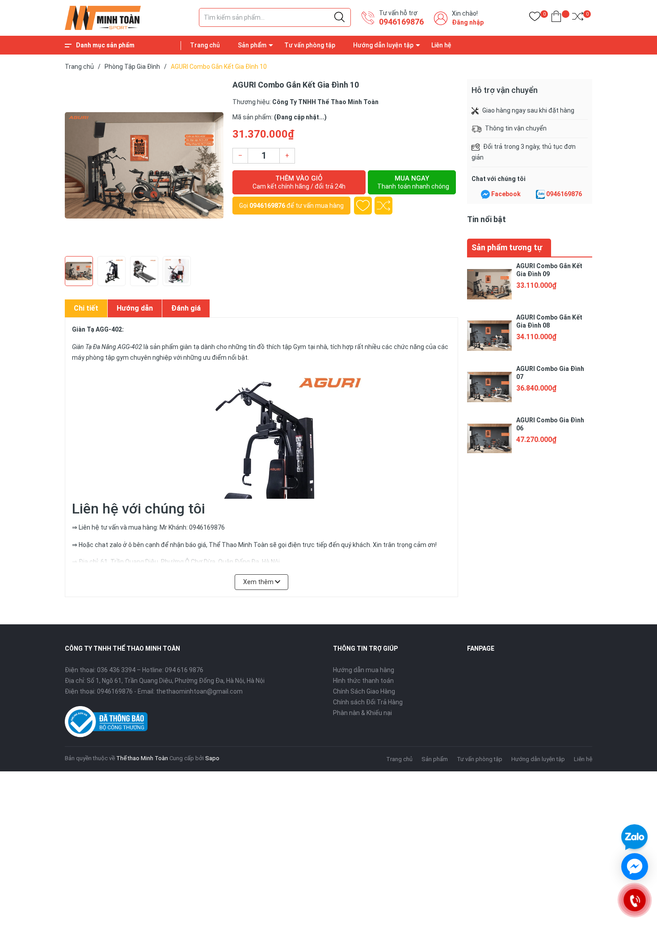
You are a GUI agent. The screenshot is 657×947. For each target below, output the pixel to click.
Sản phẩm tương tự (507, 247)
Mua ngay (413, 182)
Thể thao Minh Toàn (142, 758)
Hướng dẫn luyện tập (383, 45)
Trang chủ (205, 45)
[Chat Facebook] (485, 194)
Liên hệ (441, 45)
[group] (144, 165)
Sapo (212, 758)
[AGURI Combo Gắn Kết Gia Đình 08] (489, 335)
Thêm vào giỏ (299, 182)
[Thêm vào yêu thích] (363, 206)
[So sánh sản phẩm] (577, 18)
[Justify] (339, 17)
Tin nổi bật (486, 219)
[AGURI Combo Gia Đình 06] (489, 438)
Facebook (506, 194)
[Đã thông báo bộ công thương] (106, 720)
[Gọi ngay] (634, 900)
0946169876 (401, 21)
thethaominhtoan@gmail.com (199, 691)
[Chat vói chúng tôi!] (634, 866)
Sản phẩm (252, 45)
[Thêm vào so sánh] (383, 206)
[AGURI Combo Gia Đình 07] (489, 387)
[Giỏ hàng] (556, 18)
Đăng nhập (468, 22)
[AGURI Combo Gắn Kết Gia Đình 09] (489, 284)
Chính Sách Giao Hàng (364, 691)
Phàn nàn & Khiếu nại (362, 712)
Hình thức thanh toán (363, 680)
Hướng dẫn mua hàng (363, 669)
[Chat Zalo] (540, 194)
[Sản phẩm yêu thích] (534, 18)
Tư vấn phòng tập (309, 45)
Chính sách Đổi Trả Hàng (368, 702)
